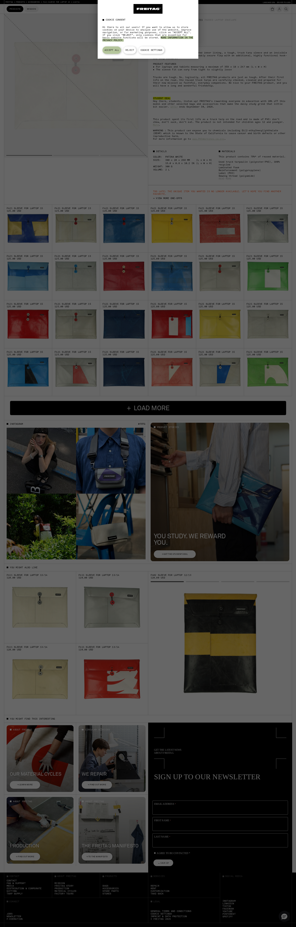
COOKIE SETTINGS (151, 50)
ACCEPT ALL (112, 50)
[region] (148, 29)
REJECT (129, 50)
